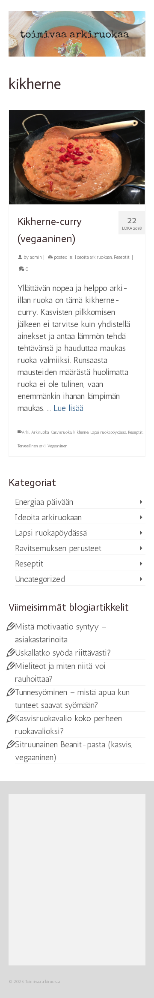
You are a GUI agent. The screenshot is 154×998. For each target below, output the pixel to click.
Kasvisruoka (60, 432)
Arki (26, 432)
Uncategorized (40, 579)
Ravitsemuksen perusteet (58, 548)
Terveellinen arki (32, 446)
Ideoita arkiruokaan (93, 257)
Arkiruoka (40, 432)
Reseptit (122, 257)
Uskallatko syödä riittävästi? (63, 652)
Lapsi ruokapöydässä (108, 432)
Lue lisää (68, 408)
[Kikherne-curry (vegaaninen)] (77, 156)
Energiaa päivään (44, 502)
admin (36, 257)
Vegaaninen (57, 446)
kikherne (81, 432)
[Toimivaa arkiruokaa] (77, 34)
